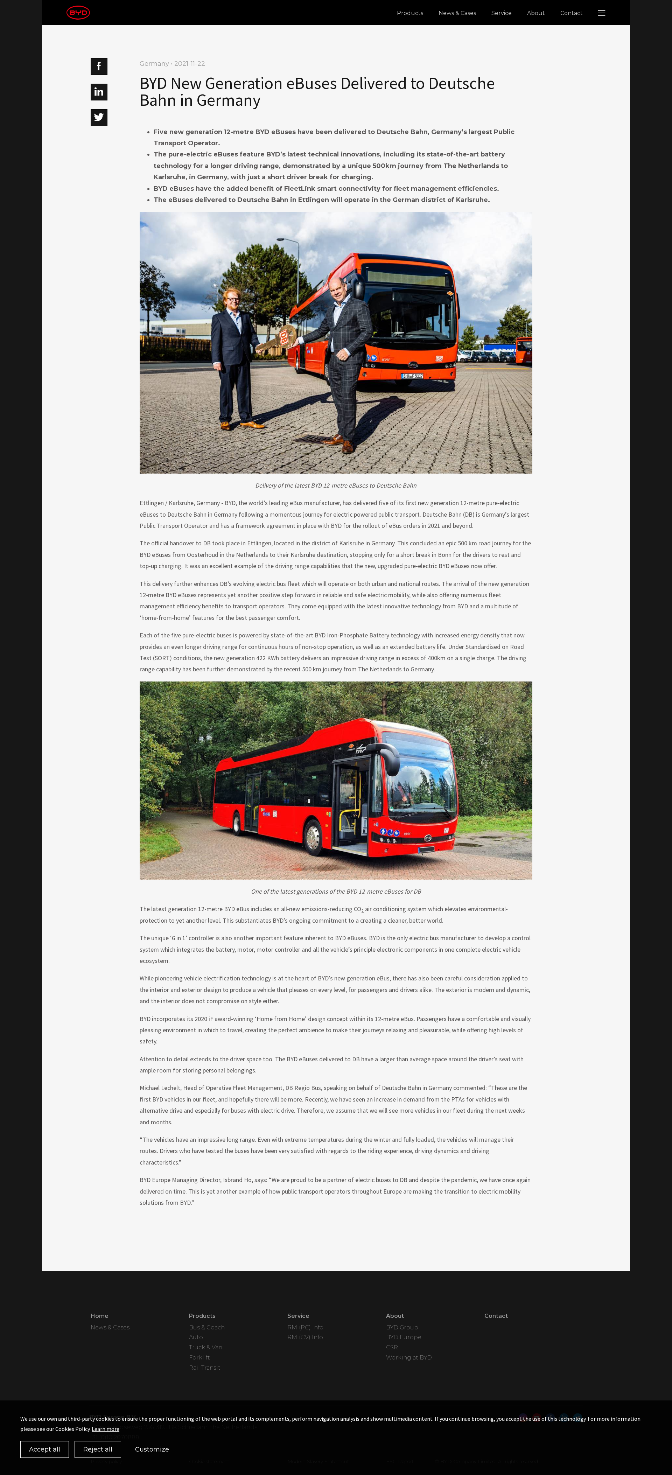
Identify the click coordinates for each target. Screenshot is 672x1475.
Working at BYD (409, 1357)
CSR (392, 1347)
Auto (196, 1337)
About (536, 13)
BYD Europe (403, 1337)
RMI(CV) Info (305, 1337)
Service (501, 13)
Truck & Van (205, 1347)
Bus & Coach (207, 1327)
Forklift (199, 1357)
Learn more (105, 1428)
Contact (571, 13)
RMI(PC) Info (305, 1327)
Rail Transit (204, 1367)
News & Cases (457, 13)
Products (410, 13)
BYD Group (402, 1327)
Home (99, 1316)
